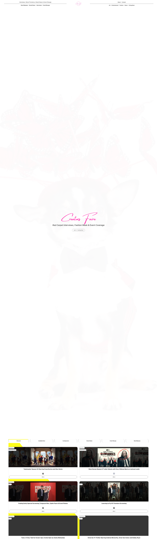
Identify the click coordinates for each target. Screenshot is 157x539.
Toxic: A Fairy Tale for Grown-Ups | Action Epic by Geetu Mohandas (43, 538)
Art (109, 5)
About (119, 2)
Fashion (121, 5)
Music (126, 5)
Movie (10, 484)
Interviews (39, 5)
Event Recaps (46, 5)
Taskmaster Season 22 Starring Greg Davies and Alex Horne (43, 469)
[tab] (18, 440)
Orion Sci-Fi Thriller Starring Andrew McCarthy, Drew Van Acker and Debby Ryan (114, 538)
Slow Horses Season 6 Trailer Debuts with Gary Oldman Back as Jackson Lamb (114, 469)
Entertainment (115, 5)
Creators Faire (78, 217)
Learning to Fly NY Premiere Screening (114, 503)
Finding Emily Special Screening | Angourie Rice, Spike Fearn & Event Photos (43, 503)
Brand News (32, 5)
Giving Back (131, 5)
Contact (124, 2)
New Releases (24, 5)
